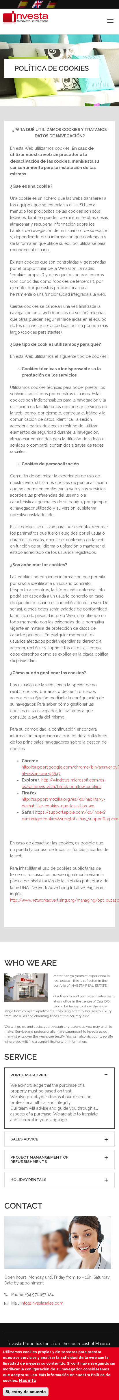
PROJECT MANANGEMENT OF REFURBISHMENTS (39, 1159)
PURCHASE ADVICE (28, 1075)
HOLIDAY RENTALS (28, 1179)
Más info (27, 1380)
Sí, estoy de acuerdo (25, 1391)
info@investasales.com (42, 1303)
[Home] (24, 21)
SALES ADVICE (24, 1139)
